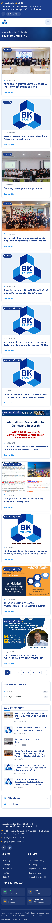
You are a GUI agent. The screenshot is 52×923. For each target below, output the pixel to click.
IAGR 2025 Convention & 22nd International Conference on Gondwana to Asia (26, 448)
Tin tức (6, 873)
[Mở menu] (48, 22)
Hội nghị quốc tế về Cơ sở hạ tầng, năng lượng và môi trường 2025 (23, 500)
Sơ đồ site (23, 919)
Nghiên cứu (7, 869)
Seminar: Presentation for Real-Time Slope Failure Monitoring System (25, 137)
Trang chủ (7, 32)
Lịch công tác (9, 3)
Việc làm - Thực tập (37, 869)
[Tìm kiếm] (3, 14)
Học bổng (33, 865)
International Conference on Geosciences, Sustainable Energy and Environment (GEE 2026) (25, 343)
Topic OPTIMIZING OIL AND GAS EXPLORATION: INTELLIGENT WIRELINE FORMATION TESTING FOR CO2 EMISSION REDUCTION (25, 657)
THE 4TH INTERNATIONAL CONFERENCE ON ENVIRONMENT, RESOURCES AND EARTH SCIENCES (25, 396)
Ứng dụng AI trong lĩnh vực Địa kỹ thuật (23, 188)
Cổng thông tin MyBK (38, 877)
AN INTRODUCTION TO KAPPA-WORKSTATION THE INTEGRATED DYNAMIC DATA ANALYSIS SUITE (25, 604)
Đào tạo (6, 865)
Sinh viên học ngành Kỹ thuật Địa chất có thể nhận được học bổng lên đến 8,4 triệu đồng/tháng (26, 291)
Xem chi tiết (9, 92)
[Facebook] (3, 847)
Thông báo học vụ (36, 860)
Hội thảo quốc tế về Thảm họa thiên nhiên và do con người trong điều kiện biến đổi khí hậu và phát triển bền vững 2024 (26, 552)
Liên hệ (20, 3)
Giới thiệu (7, 860)
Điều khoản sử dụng (9, 919)
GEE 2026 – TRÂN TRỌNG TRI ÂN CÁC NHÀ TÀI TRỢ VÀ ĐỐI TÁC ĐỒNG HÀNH (25, 85)
